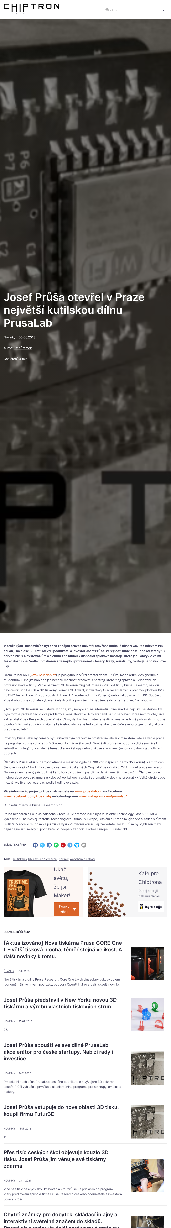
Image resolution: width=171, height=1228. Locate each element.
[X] (42, 845)
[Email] (83, 845)
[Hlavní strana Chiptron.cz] (31, 9)
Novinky (9, 337)
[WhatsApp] (56, 845)
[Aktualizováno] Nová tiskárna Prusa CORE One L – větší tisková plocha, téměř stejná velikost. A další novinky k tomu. (63, 949)
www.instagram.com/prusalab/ (103, 796)
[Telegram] (69, 845)
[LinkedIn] (49, 845)
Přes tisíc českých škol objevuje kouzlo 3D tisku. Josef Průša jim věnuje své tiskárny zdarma (56, 1159)
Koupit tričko (64, 909)
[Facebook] (35, 845)
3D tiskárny (20, 859)
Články (9, 971)
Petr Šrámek (23, 348)
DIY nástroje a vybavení (42, 859)
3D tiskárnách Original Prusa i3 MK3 (93, 767)
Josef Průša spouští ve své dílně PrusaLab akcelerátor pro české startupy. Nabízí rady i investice (58, 1052)
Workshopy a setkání (82, 859)
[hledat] (162, 9)
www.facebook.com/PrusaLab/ (27, 796)
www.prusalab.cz (43, 675)
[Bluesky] (76, 845)
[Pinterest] (63, 845)
